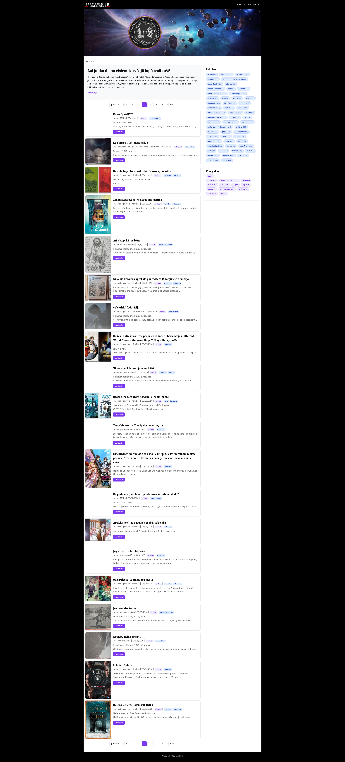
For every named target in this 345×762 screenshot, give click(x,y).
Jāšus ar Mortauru (124, 608)
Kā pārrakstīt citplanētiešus (130, 142)
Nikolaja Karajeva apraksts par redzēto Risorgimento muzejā (151, 278)
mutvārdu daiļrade (217, 117)
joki (225, 98)
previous (115, 104)
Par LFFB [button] (252, 4)
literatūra (214, 108)
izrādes (212, 98)
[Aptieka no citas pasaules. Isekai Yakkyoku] (98, 529)
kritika (244, 103)
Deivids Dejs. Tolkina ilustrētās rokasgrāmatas (142, 171)
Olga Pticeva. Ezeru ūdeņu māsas (133, 579)
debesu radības (215, 89)
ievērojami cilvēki (217, 94)
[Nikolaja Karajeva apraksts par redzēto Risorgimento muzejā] (98, 288)
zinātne (213, 160)
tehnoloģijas (215, 146)
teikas (231, 146)
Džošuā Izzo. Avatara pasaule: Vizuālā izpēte (141, 396)
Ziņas (236, 185)
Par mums (92, 92)
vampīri (237, 151)
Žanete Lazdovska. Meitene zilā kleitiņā (137, 199)
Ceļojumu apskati (227, 189)
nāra (247, 117)
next (172, 104)
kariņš (237, 98)
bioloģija (242, 74)
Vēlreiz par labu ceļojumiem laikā (133, 368)
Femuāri (246, 180)
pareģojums (230, 122)
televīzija (246, 146)
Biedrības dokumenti (229, 180)
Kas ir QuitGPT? (123, 114)
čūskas (231, 84)
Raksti (240, 4)
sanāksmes (214, 141)
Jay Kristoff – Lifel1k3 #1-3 (129, 551)
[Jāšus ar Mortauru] (98, 617)
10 (138, 104)
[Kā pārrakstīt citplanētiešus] (98, 151)
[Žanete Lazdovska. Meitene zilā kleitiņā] (98, 214)
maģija (229, 108)
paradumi (213, 122)
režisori (239, 136)
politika (241, 127)
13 (156, 104)
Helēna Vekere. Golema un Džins (133, 704)
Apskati (246, 185)
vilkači (243, 156)
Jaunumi (225, 185)
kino (250, 98)
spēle (229, 141)
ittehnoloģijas (238, 94)
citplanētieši (215, 84)
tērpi (211, 151)
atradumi (226, 74)
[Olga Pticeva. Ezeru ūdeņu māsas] (98, 588)
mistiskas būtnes (216, 113)
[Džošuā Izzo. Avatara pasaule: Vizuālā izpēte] (98, 405)
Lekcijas (211, 189)
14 (162, 104)
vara (250, 151)
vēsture (213, 156)
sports (242, 141)
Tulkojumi (212, 194)
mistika (242, 108)
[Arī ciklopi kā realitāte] (98, 254)
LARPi (223, 194)
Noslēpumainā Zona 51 (127, 636)
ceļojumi (213, 79)
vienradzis (228, 156)
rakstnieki (241, 132)
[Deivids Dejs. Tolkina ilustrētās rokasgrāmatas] (98, 180)
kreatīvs (229, 103)
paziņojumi (247, 122)
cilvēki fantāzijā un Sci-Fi (234, 79)
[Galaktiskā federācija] (98, 316)
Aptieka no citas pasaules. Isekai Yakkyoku (139, 522)
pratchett (213, 132)
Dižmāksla (243, 189)
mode (249, 113)
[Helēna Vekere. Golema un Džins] (98, 720)
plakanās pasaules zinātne (220, 127)
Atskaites (212, 180)
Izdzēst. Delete (122, 665)
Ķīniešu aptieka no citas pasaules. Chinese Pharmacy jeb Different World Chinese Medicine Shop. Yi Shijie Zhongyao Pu (153, 338)
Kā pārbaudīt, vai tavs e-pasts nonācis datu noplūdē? (146, 494)
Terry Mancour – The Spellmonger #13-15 (138, 425)
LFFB (210, 176)
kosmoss (214, 103)
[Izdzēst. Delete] (98, 680)
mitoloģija (235, 113)
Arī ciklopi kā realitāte (126, 240)
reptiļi (226, 136)
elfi (231, 89)
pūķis (226, 132)
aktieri (212, 74)
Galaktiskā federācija (126, 307)
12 (150, 104)
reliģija (212, 136)
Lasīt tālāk (119, 132)
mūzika (235, 117)
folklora (244, 89)
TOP (223, 151)
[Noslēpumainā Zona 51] (98, 645)
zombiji (227, 160)
